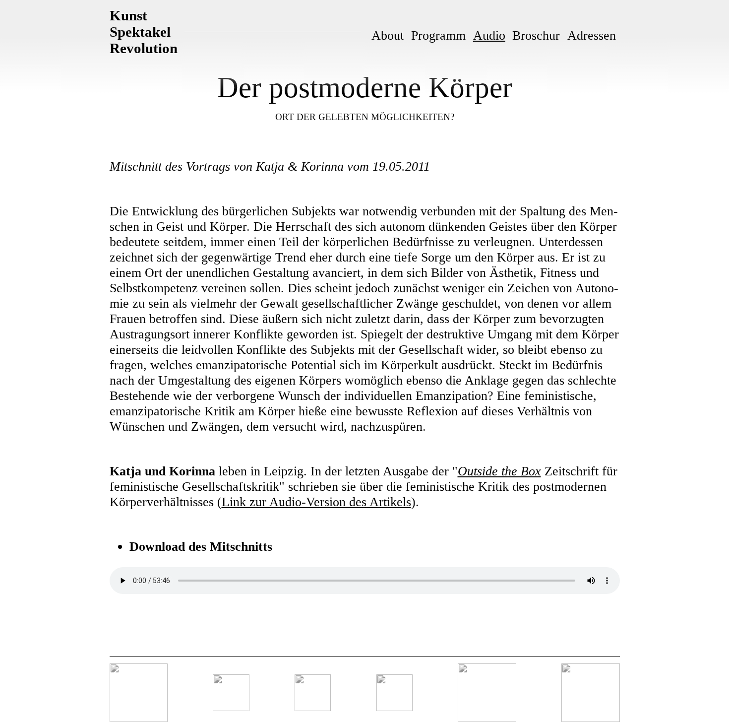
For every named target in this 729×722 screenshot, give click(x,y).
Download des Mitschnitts (200, 546)
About (387, 35)
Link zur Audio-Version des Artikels (316, 501)
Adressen (591, 35)
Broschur (536, 35)
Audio (489, 35)
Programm (438, 35)
